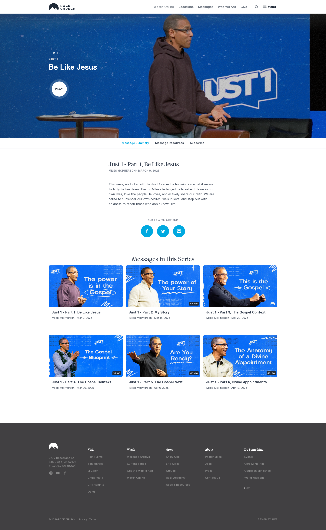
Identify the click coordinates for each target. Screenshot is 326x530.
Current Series (136, 463)
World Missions (254, 477)
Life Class (172, 463)
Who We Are (227, 6)
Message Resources (169, 143)
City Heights (96, 484)
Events (248, 456)
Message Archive (138, 456)
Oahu (91, 491)
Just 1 (53, 53)
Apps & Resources (178, 484)
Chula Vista (95, 477)
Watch (131, 449)
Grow (169, 449)
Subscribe (197, 143)
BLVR (274, 519)
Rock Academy (175, 477)
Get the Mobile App (140, 470)
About (209, 449)
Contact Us (212, 477)
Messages (205, 6)
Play (59, 89)
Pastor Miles (213, 456)
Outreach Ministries (257, 470)
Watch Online (164, 6)
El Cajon (93, 470)
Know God (173, 456)
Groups (171, 470)
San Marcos (95, 463)
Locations (186, 6)
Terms (92, 519)
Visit (91, 449)
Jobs (208, 463)
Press (208, 470)
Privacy (83, 519)
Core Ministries (254, 463)
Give (244, 6)
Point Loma (95, 456)
